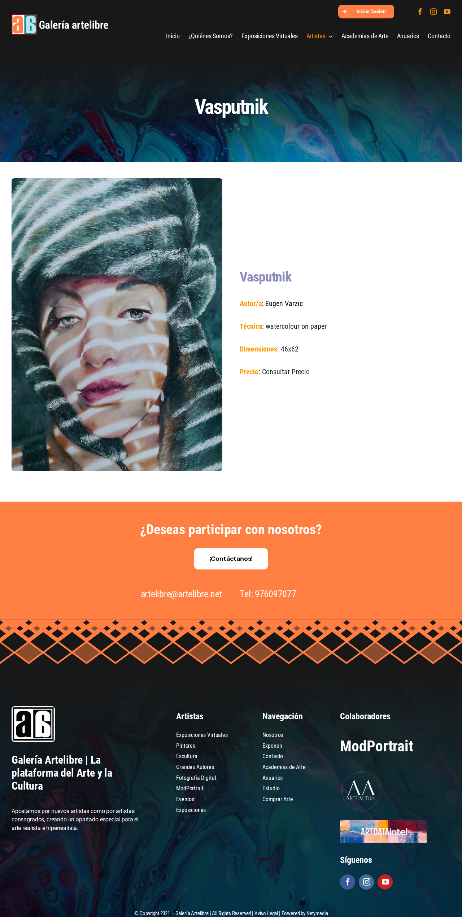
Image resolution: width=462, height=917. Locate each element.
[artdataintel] (383, 823)
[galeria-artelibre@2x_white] (60, 16)
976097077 (275, 594)
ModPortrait (376, 746)
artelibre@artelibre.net (181, 594)
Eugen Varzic (284, 303)
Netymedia (317, 913)
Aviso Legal (266, 913)
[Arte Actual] (361, 772)
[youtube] (447, 11)
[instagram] (433, 11)
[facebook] (420, 11)
